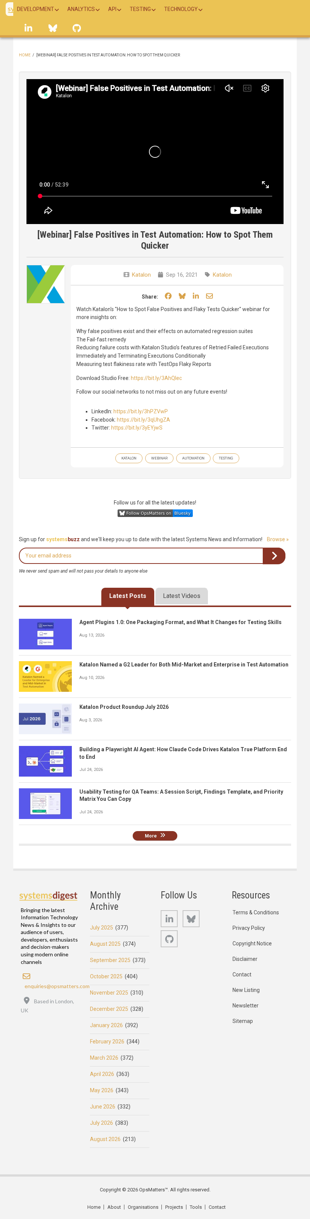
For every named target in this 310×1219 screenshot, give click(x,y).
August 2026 (105, 1139)
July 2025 (101, 928)
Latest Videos (181, 595)
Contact (241, 974)
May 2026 (101, 1090)
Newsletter (245, 1006)
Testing (226, 458)
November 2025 (109, 993)
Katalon (141, 274)
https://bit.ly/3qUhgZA (143, 420)
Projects (174, 1207)
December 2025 (109, 1009)
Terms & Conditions (255, 912)
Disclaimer (244, 959)
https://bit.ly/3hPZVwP (140, 411)
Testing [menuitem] (140, 9)
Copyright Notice (252, 943)
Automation (193, 458)
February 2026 (107, 1041)
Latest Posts (127, 595)
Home (25, 55)
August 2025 (105, 944)
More (151, 835)
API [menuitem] (112, 9)
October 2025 (106, 976)
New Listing (246, 990)
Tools (196, 1207)
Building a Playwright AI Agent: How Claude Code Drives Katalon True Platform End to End (183, 753)
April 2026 (102, 1074)
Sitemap (242, 1021)
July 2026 (101, 1123)
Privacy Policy (248, 928)
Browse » (278, 539)
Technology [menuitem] (181, 9)
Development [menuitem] (35, 9)
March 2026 (104, 1058)
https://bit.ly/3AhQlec (156, 378)
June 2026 (102, 1107)
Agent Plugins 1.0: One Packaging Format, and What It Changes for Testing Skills (180, 622)
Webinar (159, 458)
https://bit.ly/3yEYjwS (137, 428)
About (114, 1207)
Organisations (143, 1207)
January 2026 (106, 1025)
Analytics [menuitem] (81, 9)
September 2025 (110, 960)
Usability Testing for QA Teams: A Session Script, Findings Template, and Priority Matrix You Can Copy (181, 795)
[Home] (48, 896)
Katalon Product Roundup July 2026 (124, 707)
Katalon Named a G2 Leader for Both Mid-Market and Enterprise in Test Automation (183, 665)
